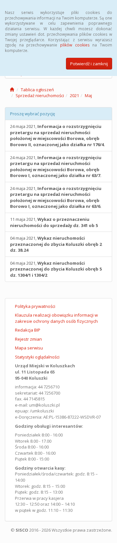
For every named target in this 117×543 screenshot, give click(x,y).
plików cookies (75, 44)
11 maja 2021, (54, 222)
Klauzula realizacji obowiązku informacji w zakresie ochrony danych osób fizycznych (56, 318)
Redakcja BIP (27, 330)
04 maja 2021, (56, 244)
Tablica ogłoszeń (37, 90)
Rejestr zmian (28, 339)
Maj (88, 95)
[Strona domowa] (12, 90)
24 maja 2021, (57, 135)
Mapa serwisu (29, 348)
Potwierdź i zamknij (89, 64)
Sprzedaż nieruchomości (40, 95)
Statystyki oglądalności (37, 357)
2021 (74, 95)
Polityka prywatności (35, 306)
